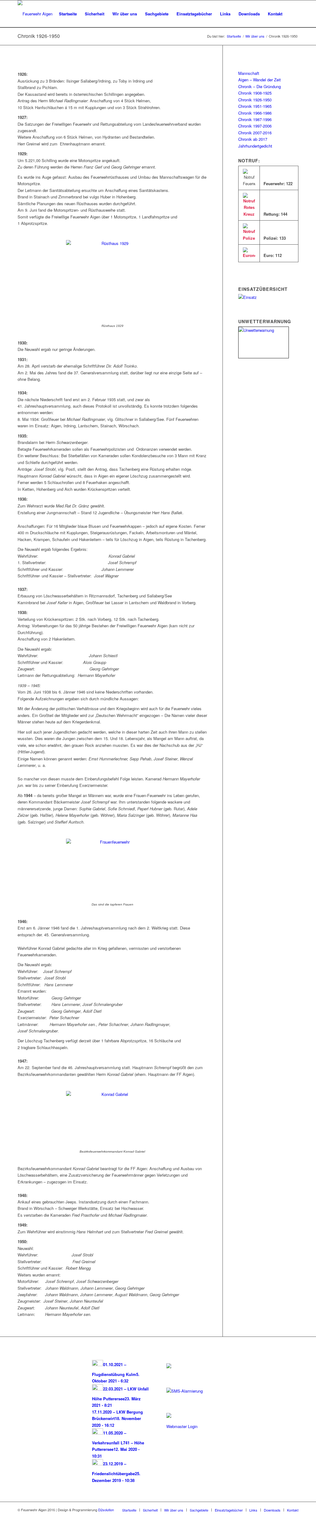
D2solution (106, 1509)
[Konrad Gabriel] (112, 1094)
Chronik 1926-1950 (39, 35)
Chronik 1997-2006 (255, 126)
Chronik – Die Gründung (259, 86)
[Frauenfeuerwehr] (112, 842)
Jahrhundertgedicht (255, 146)
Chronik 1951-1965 (255, 106)
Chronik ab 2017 (252, 139)
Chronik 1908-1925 (255, 93)
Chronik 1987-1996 (255, 119)
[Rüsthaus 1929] (112, 243)
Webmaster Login (182, 1426)
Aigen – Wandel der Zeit (259, 80)
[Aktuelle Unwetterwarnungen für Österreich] (264, 330)
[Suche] (292, 13)
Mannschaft (248, 73)
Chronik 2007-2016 (255, 133)
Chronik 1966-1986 (255, 113)
